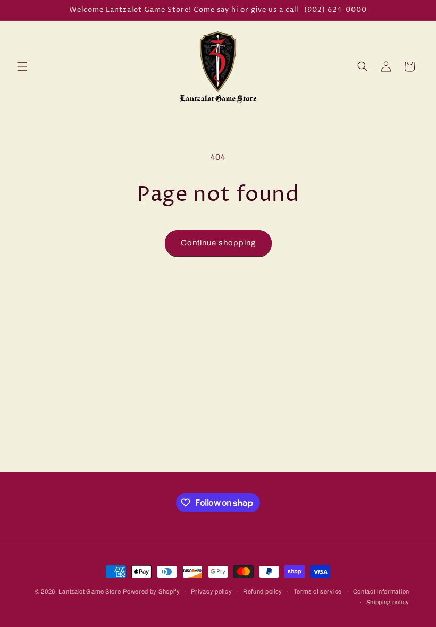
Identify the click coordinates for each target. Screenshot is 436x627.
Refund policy (262, 591)
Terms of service (318, 591)
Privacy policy (211, 591)
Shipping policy (388, 602)
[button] (22, 66)
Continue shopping (218, 243)
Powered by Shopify (151, 591)
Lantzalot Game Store (89, 591)
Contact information (381, 591)
